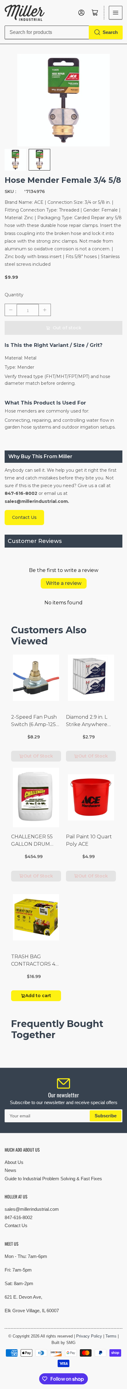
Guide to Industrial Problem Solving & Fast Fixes (53, 1178)
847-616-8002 (18, 1217)
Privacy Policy (89, 1336)
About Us (14, 1162)
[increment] (45, 310)
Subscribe (106, 1115)
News (10, 1170)
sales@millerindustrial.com (32, 1209)
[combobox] (63, 32)
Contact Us (16, 1225)
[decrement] (11, 310)
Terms (111, 1336)
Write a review (63, 583)
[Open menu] (115, 12)
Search (110, 32)
